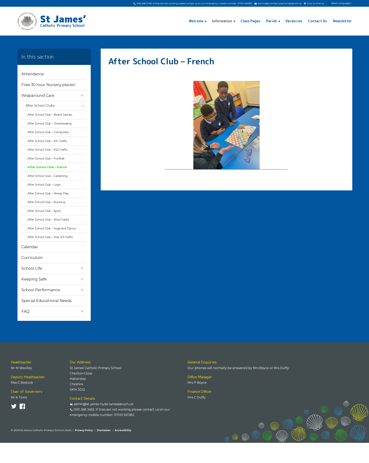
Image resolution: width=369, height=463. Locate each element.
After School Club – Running (46, 202)
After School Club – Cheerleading (49, 123)
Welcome (196, 21)
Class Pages (250, 21)
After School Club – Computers (48, 132)
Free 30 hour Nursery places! (48, 84)
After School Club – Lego (44, 184)
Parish (271, 21)
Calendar (29, 247)
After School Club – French (47, 167)
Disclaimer (104, 430)
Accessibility (123, 430)
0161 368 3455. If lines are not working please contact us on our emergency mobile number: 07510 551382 (194, 3)
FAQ (25, 311)
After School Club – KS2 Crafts (47, 149)
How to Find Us (315, 3)
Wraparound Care (37, 95)
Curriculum (32, 257)
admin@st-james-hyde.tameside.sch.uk (279, 3)
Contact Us (317, 21)
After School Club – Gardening (47, 176)
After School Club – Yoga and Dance (51, 228)
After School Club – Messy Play (48, 193)
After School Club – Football (45, 158)
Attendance (32, 74)
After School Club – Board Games (49, 114)
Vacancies (293, 21)
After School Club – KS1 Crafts (47, 141)
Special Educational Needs (46, 300)
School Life (31, 268)
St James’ (63, 19)
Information (222, 21)
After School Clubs (40, 105)
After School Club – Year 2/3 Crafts (50, 237)
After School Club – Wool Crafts (48, 219)
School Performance (40, 290)
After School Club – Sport (44, 211)
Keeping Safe (34, 279)
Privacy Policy (84, 430)
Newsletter (342, 21)
